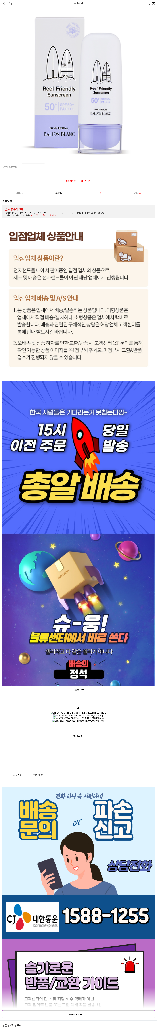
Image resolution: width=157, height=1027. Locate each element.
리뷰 (98, 193)
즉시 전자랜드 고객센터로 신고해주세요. (43, 215)
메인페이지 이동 (10, 3)
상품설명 (19, 193)
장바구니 (153, 3)
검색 (148, 3)
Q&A (137, 193)
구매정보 (58, 193)
